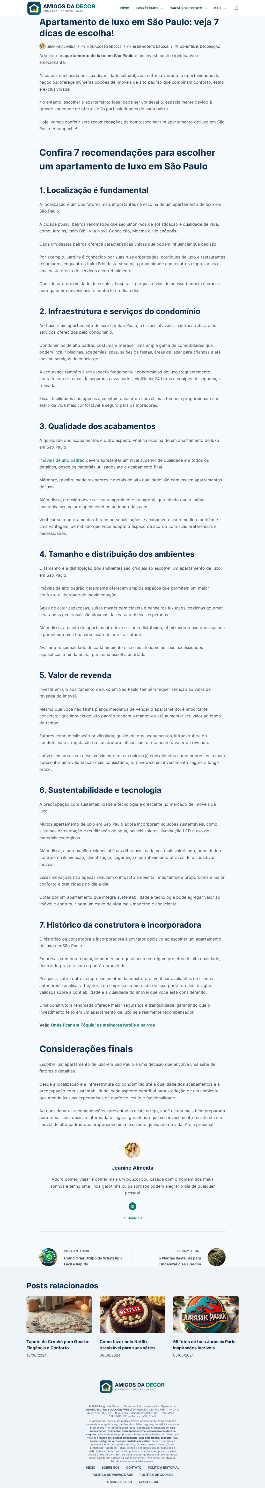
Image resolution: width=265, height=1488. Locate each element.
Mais (218, 8)
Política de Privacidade (112, 1475)
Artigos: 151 (132, 1218)
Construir (189, 47)
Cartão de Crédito (186, 8)
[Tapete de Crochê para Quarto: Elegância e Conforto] (59, 1314)
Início (124, 8)
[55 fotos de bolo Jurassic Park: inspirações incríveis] (206, 1314)
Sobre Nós (111, 1467)
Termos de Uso (119, 1482)
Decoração (210, 47)
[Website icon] (132, 1206)
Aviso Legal (148, 1482)
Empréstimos (147, 8)
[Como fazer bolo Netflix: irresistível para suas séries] (132, 1314)
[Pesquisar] (237, 8)
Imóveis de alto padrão (62, 460)
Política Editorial (163, 1467)
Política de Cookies (156, 1475)
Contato (133, 1467)
